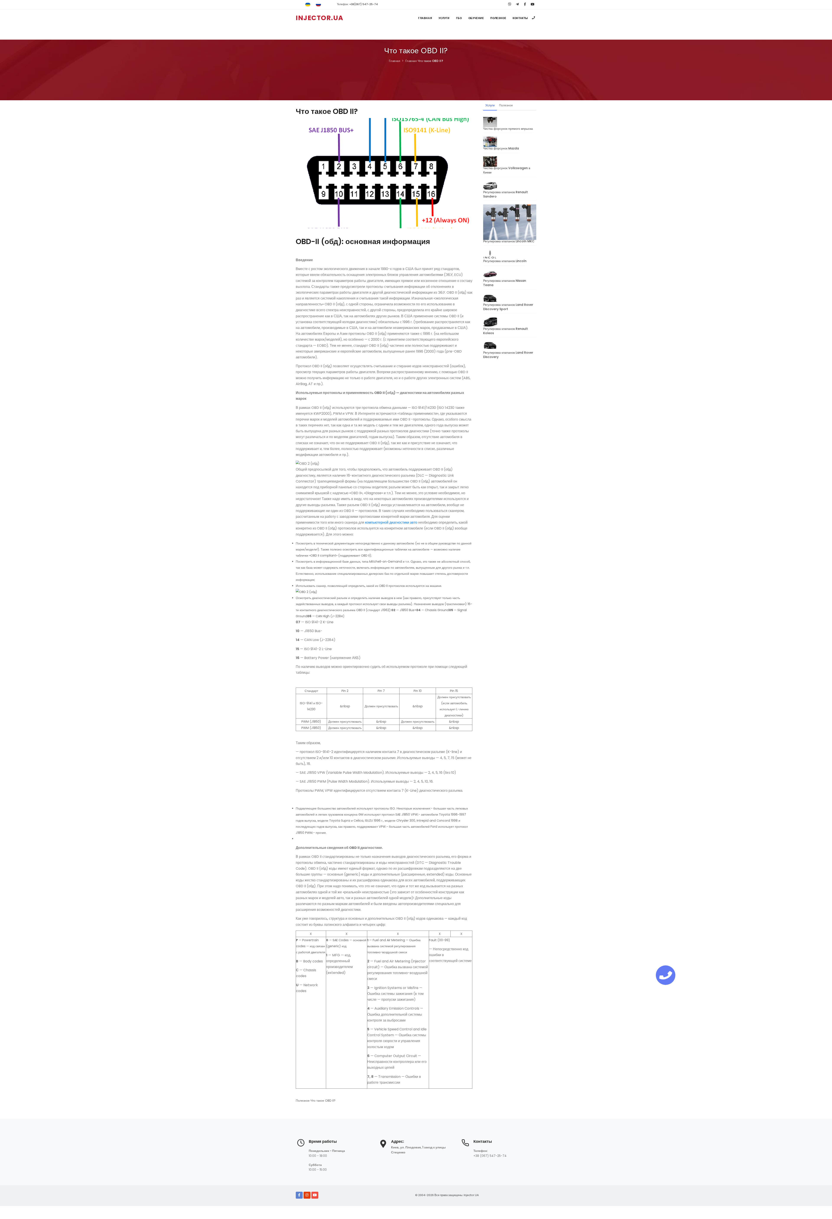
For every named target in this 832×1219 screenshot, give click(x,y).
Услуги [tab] (490, 105)
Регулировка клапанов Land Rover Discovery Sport (508, 307)
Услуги (444, 18)
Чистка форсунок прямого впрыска (508, 128)
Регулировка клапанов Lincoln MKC (508, 241)
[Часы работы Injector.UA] (301, 1145)
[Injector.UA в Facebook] (299, 1195)
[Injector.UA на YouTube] (314, 1195)
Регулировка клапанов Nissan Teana (504, 282)
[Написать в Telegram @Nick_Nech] (517, 4)
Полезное (498, 18)
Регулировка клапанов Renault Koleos (505, 331)
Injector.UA (471, 1195)
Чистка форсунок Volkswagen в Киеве (506, 170)
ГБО (459, 18)
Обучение (476, 18)
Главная (425, 18)
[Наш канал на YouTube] (532, 4)
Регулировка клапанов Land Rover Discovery (508, 354)
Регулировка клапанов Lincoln (504, 261)
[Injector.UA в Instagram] (307, 1195)
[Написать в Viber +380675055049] (510, 4)
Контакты (520, 18)
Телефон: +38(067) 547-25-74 (357, 4)
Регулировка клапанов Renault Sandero (505, 194)
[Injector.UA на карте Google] (383, 1146)
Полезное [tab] (506, 105)
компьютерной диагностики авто (391, 522)
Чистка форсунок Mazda (501, 148)
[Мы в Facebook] (525, 4)
